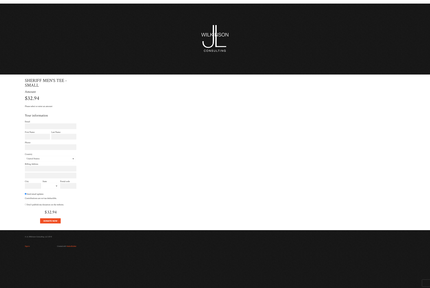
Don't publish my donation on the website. (45, 204)
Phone (27, 142)
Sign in (27, 246)
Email (27, 121)
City (27, 181)
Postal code (65, 181)
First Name (30, 132)
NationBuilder (71, 246)
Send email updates (35, 194)
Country (28, 154)
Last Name (55, 132)
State (45, 181)
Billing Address (31, 164)
